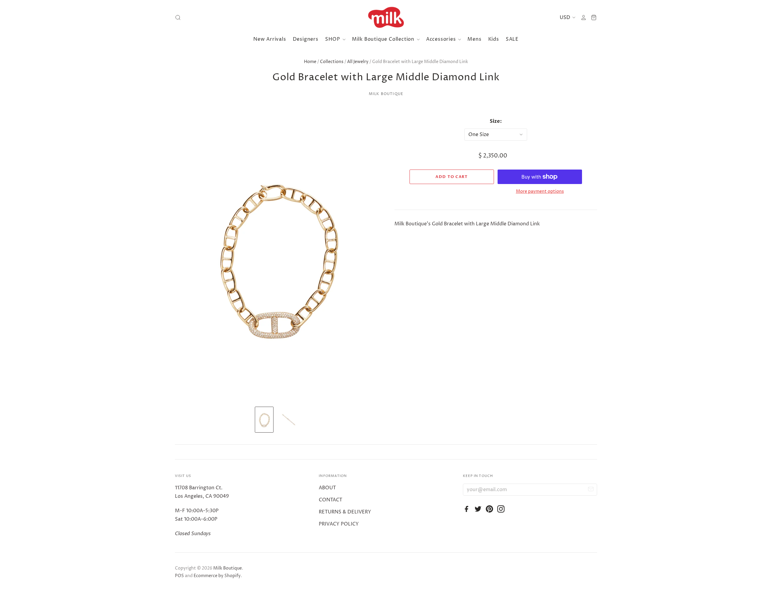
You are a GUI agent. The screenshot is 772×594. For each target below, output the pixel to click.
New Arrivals (269, 39)
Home (310, 62)
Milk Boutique (386, 94)
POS (179, 576)
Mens (474, 39)
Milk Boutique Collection (384, 39)
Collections (331, 62)
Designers (305, 39)
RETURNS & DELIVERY (345, 512)
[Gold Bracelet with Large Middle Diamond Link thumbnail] (264, 419)
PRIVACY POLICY (339, 524)
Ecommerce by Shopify (217, 576)
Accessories (441, 39)
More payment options (540, 191)
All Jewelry (358, 62)
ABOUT (327, 487)
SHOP (333, 39)
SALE (512, 39)
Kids (493, 39)
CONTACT (330, 500)
